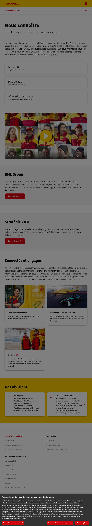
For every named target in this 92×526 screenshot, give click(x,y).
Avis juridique (22, 518)
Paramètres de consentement (13, 523)
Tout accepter (81, 523)
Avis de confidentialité (10, 518)
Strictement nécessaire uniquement (60, 523)
